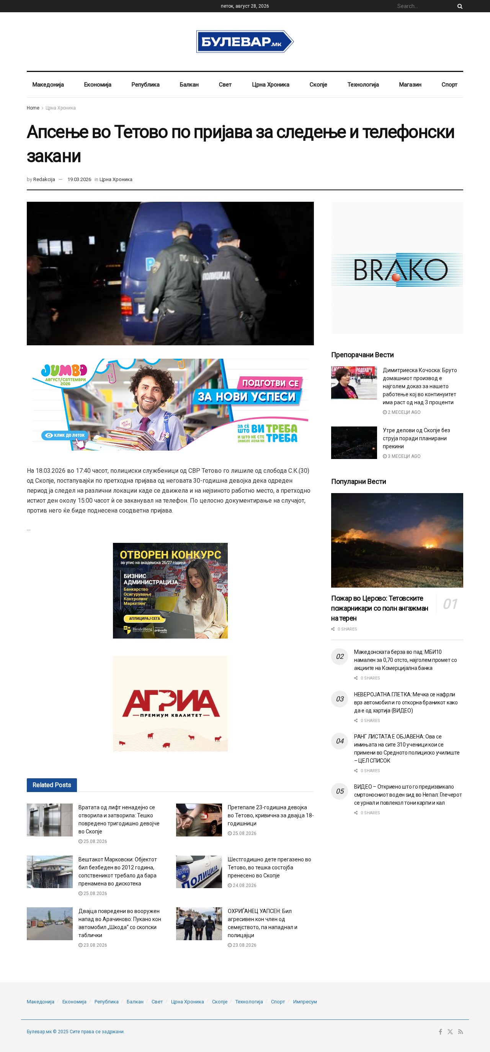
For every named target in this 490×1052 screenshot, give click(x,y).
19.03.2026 (79, 179)
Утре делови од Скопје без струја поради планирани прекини (416, 438)
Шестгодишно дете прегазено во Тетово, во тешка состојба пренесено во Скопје (269, 867)
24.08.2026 (244, 885)
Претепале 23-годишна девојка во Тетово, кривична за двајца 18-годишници (271, 815)
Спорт (449, 84)
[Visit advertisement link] (397, 268)
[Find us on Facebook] (440, 1032)
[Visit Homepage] (245, 41)
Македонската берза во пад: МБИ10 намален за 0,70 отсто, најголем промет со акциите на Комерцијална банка (405, 660)
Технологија (363, 84)
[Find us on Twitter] (450, 1032)
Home (33, 108)
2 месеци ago (404, 412)
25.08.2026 (94, 841)
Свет (225, 84)
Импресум (305, 1002)
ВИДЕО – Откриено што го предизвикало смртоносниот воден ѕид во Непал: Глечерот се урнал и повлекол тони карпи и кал (408, 795)
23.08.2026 (94, 945)
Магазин (410, 84)
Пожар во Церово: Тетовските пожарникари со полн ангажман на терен (379, 608)
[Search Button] (459, 6)
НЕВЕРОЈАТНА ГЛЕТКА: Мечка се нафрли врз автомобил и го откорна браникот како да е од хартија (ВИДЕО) (406, 702)
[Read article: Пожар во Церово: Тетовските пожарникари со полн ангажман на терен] (397, 540)
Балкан (189, 84)
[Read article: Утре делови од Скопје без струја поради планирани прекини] (354, 442)
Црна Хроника (270, 84)
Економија (97, 84)
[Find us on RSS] (460, 1032)
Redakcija (44, 179)
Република (146, 84)
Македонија (48, 84)
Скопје (318, 84)
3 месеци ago (404, 456)
